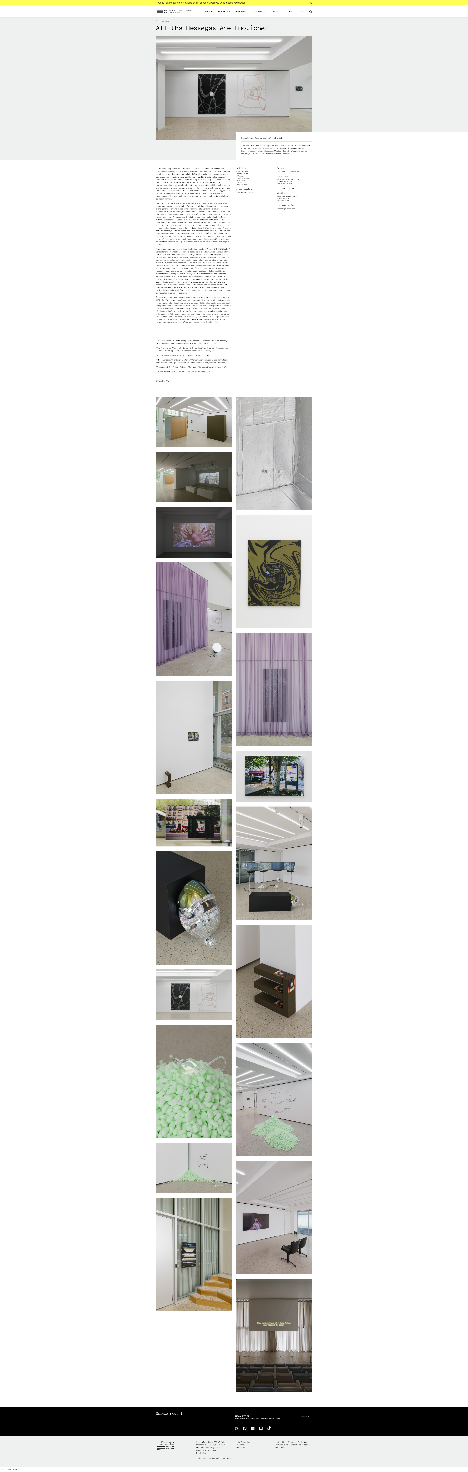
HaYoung (294, 151)
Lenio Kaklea (255, 154)
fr (302, 11)
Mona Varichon (282, 154)
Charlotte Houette (242, 178)
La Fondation (222, 11)
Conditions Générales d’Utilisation (292, 1442)
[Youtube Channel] (261, 1428)
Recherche (310, 11)
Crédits (280, 1447)
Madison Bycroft (281, 151)
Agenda (208, 11)
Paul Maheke (267, 154)
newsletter (239, 2)
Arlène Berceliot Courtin (244, 192)
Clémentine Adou (265, 151)
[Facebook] (244, 1428)
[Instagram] (236, 1428)
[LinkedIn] (252, 1428)
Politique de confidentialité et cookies (294, 1445)
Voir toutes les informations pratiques (214, 1458)
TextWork (288, 11)
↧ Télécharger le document (286, 209)
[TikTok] (269, 1428)
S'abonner (305, 1416)
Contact (241, 1447)
